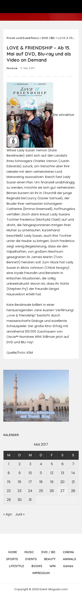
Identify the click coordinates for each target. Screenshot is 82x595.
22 (9, 490)
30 (19, 499)
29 (9, 499)
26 (52, 490)
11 (41, 472)
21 (73, 481)
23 (19, 490)
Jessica (12, 68)
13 (62, 472)
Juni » (19, 514)
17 (30, 481)
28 (73, 490)
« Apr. (8, 514)
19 (51, 481)
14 (73, 472)
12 (51, 472)
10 (30, 472)
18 (41, 481)
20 (62, 481)
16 (19, 481)
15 (8, 481)
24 (30, 490)
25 (41, 490)
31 (30, 499)
